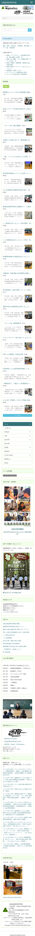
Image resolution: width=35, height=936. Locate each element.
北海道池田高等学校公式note (12, 741)
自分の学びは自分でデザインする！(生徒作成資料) (17, 533)
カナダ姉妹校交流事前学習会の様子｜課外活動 (18, 190)
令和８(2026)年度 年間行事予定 (12, 897)
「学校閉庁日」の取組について (12, 649)
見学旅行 (13, 46)
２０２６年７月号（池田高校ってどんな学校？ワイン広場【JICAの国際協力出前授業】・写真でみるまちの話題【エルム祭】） (17, 779)
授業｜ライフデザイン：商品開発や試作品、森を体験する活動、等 (18, 56)
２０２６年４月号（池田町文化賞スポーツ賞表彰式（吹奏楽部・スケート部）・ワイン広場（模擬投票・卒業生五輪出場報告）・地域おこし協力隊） (17, 796)
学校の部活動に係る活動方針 (11, 643)
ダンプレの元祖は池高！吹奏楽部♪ (17, 74)
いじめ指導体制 (7, 638)
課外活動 (26, 46)
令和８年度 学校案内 (17, 529)
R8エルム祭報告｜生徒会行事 (13, 354)
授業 (4, 46)
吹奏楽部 (12, 48)
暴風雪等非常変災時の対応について (13, 626)
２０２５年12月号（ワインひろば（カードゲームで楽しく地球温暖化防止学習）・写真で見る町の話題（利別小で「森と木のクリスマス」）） (17, 824)
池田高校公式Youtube (10, 738)
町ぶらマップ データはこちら (12, 592)
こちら (5, 612)
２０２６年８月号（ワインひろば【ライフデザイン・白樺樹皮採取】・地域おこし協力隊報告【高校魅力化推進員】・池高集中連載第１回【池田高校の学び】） (17, 772)
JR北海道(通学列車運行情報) (11, 624)
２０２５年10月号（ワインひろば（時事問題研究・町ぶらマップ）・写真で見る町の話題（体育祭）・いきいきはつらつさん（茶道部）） (17, 839)
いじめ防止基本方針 (9, 635)
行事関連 (19, 46)
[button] (5, 709)
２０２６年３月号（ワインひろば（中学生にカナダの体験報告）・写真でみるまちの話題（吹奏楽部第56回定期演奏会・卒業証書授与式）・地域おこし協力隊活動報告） (17, 805)
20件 (5, 86)
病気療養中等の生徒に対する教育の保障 (14, 646)
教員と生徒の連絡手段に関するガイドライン (16, 629)
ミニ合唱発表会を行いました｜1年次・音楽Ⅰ (18, 240)
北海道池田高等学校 (9, 2)
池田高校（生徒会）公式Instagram (14, 744)
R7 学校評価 (6, 652)
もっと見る (17, 415)
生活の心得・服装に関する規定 (12, 641)
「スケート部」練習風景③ (12, 323)
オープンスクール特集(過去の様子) (17, 72)
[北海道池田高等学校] (17, 8)
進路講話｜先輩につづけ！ (14, 70)
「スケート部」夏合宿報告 (12, 125)
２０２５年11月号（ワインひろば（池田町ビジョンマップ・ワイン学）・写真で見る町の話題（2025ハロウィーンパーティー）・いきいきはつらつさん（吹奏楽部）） (17, 831)
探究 (8, 46)
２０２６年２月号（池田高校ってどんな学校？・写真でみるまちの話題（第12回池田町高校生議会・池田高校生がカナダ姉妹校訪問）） (17, 812)
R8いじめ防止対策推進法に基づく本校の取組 (16, 632)
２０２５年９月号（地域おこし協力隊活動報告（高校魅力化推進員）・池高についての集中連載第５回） (17, 846)
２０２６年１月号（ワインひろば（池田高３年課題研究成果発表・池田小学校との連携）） (17, 818)
